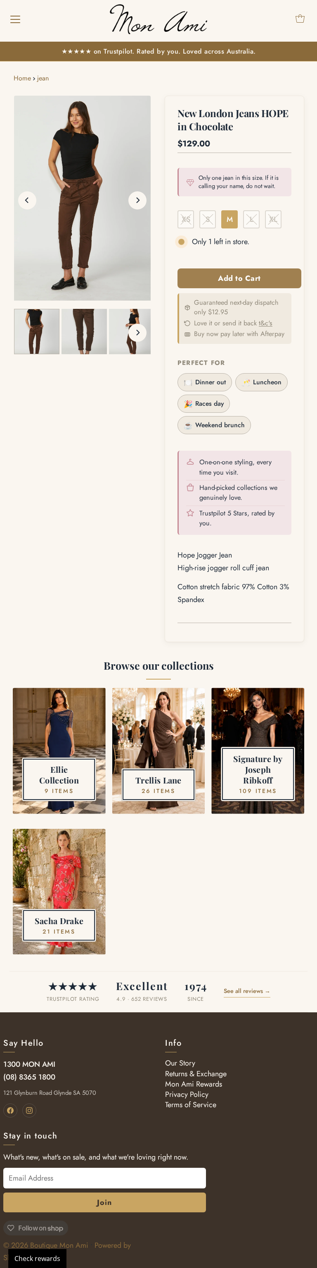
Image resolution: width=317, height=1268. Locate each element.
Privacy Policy (186, 1094)
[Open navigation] (15, 18)
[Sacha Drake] (59, 892)
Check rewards (37, 1258)
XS (186, 219)
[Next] (137, 200)
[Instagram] (29, 1110)
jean (43, 78)
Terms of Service (190, 1104)
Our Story (180, 1063)
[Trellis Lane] (158, 751)
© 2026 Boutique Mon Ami (45, 1245)
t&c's (265, 323)
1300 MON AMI (29, 1064)
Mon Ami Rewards (193, 1084)
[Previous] (27, 200)
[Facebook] (10, 1110)
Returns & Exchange (196, 1073)
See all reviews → (247, 991)
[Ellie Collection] (59, 751)
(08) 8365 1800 (29, 1077)
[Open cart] (300, 18)
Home (22, 78)
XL (273, 219)
